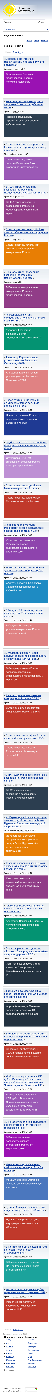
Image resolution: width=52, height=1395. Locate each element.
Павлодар (32, 1347)
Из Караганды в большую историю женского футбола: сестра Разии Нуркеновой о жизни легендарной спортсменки (25, 822)
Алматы (9, 1347)
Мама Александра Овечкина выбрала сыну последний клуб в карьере (23, 1167)
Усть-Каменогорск (35, 1360)
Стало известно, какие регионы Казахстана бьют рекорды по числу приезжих (25, 147)
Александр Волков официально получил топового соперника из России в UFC (24, 908)
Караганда (10, 1363)
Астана (9, 1350)
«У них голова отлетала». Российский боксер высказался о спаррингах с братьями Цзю (24, 527)
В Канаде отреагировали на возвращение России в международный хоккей (21, 275)
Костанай (31, 1340)
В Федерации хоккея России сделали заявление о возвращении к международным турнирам (25, 655)
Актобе (9, 1343)
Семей (30, 1353)
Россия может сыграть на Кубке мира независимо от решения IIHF (24, 1291)
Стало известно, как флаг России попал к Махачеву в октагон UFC (25, 737)
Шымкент (31, 1363)
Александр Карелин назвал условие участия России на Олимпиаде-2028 (21, 360)
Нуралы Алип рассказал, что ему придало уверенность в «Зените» (24, 1208)
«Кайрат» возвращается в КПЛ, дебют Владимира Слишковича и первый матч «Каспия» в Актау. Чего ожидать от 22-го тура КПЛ (23, 1080)
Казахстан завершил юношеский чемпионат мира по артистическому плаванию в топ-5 (25, 866)
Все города (9, 1370)
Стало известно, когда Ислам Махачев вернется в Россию (22, 487)
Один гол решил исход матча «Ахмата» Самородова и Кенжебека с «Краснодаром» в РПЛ (26, 951)
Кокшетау (10, 1367)
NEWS (27, 40)
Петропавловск (34, 1350)
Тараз (30, 1357)
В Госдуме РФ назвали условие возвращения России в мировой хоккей (23, 613)
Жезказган (10, 1360)
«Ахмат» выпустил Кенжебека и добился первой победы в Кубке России (24, 570)
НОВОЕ (35, 40)
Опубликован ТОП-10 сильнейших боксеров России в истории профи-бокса (25, 445)
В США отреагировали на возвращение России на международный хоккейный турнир (25, 189)
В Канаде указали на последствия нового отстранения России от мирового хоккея (25, 1124)
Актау (8, 1340)
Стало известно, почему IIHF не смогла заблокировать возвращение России (26, 232)
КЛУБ (42, 40)
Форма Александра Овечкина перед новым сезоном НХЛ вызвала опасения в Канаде (25, 993)
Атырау (9, 1353)
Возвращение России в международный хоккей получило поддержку (24, 61)
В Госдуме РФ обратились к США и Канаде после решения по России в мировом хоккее (25, 1036)
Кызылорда (32, 1343)
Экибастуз (32, 1367)
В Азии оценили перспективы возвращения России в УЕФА (22, 697)
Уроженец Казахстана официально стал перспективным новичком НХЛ (24, 317)
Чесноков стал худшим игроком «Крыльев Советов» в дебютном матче (23, 104)
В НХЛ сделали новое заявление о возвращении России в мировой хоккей (25, 777)
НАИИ (20, 40)
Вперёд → (18, 52)
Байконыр (10, 1357)
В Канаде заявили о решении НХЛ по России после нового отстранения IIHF (25, 1249)
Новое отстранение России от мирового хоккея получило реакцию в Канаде (21, 403)
